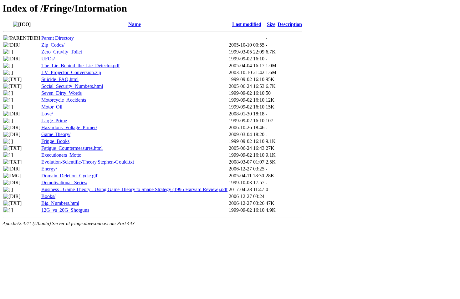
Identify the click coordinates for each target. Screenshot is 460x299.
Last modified (246, 24)
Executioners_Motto (61, 155)
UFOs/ (48, 58)
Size (271, 24)
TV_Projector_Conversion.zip (71, 72)
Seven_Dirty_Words (61, 93)
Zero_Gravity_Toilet (61, 51)
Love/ (47, 113)
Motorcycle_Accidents (63, 100)
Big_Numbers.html (60, 203)
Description (290, 24)
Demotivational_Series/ (64, 182)
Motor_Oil (51, 106)
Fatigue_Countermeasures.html (72, 148)
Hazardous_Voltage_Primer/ (69, 127)
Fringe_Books (55, 141)
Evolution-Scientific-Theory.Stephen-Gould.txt (87, 162)
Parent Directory (57, 38)
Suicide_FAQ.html (60, 79)
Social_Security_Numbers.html (72, 86)
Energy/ (49, 168)
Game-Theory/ (55, 134)
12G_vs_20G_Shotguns (65, 210)
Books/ (48, 196)
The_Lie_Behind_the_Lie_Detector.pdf (80, 65)
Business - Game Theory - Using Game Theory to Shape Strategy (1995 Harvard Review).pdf (134, 189)
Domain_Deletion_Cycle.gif (69, 175)
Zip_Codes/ (52, 45)
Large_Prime (54, 120)
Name (134, 24)
